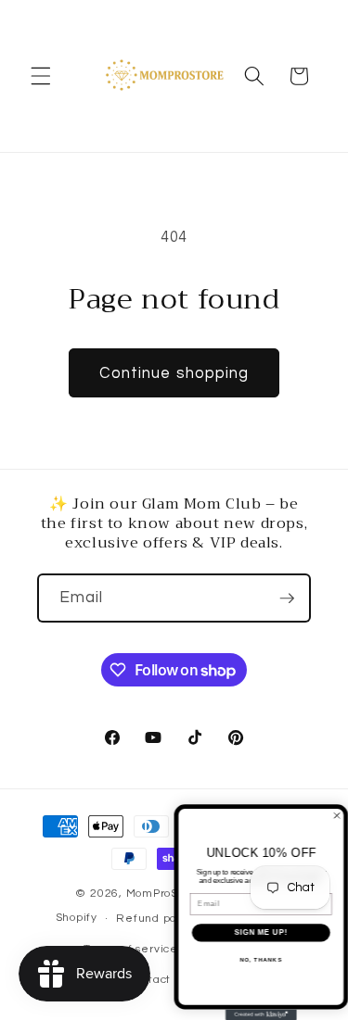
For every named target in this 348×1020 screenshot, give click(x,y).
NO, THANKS (260, 959)
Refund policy (156, 919)
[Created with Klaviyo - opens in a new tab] (261, 1014)
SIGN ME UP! (261, 932)
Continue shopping (174, 373)
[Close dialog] (336, 815)
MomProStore (165, 894)
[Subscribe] (286, 598)
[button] (41, 76)
